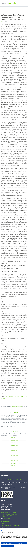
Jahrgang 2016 (14, 463)
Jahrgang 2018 (14, 458)
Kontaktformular (5, 521)
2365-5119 (7, 519)
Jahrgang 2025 (14, 440)
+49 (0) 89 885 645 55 (6, 516)
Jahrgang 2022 (14, 448)
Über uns (3, 523)
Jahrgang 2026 (14, 437)
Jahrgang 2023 (14, 445)
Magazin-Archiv (14, 431)
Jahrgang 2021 (14, 450)
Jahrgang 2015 (14, 465)
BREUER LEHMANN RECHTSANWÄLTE (11, 479)
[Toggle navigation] (25, 3)
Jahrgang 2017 (14, 460)
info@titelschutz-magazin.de (8, 512)
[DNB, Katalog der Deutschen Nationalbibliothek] (7, 494)
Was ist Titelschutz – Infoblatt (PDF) (10, 525)
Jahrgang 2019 (14, 455)
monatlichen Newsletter (17, 406)
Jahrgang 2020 (14, 453)
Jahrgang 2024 (14, 442)
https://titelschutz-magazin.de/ (9, 514)
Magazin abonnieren (14, 404)
